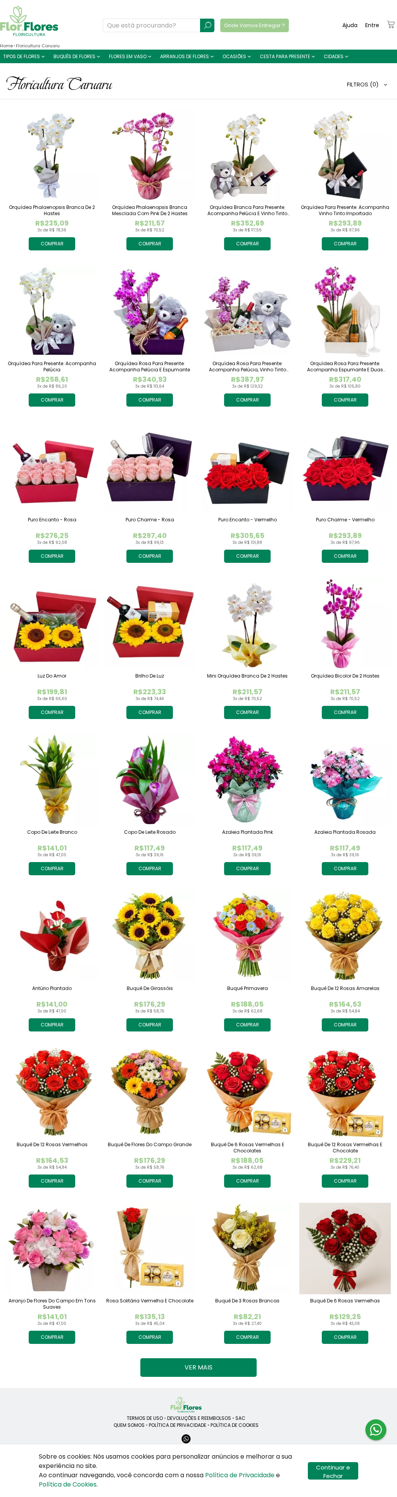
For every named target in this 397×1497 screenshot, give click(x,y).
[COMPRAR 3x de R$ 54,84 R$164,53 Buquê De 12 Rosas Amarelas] (345, 936)
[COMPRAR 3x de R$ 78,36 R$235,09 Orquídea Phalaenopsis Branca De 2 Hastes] (52, 155)
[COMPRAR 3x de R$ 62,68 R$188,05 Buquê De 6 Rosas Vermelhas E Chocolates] (247, 1092)
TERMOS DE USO (145, 1418)
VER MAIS (198, 1367)
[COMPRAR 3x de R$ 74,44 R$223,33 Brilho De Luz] (149, 623)
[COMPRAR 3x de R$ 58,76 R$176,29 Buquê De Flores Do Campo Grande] (149, 1092)
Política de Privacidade (239, 1475)
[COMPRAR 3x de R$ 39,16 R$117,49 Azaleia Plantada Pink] (247, 780)
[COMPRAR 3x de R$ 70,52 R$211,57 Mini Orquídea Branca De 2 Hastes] (247, 623)
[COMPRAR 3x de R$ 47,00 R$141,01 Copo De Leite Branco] (52, 780)
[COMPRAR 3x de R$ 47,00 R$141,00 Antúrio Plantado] (52, 936)
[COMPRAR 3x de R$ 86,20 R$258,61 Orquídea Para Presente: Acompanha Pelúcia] (52, 311)
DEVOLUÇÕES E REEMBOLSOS (199, 1418)
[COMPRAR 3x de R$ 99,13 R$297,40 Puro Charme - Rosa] (149, 467)
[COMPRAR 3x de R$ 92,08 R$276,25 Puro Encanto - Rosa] (52, 467)
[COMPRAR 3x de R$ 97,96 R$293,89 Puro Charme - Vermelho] (345, 467)
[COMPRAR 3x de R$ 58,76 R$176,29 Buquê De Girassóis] (149, 936)
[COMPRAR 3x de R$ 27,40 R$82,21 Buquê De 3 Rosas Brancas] (247, 1248)
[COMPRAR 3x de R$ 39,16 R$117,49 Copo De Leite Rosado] (149, 780)
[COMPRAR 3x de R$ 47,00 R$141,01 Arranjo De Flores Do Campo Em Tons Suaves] (52, 1248)
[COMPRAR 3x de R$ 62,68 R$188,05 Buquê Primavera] (247, 936)
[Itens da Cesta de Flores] (391, 24)
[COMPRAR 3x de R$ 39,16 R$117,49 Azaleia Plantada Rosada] (345, 780)
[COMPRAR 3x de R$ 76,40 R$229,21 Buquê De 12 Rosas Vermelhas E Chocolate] (345, 1092)
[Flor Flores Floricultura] (186, 1405)
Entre (372, 25)
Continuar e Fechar (333, 1471)
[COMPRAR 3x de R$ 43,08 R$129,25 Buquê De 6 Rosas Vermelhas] (345, 1248)
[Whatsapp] (186, 1442)
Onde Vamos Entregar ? (254, 25)
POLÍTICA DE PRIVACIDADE (177, 1425)
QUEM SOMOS (129, 1425)
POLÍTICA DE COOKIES (235, 1425)
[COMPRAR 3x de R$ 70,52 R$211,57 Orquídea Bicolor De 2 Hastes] (345, 623)
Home (6, 46)
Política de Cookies (68, 1484)
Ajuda (349, 25)
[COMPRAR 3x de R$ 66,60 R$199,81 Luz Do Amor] (52, 623)
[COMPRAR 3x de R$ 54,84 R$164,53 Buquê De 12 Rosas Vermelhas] (52, 1092)
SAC (240, 1418)
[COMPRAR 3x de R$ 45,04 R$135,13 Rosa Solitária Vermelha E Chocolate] (149, 1248)
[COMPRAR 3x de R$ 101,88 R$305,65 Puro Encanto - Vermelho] (247, 467)
